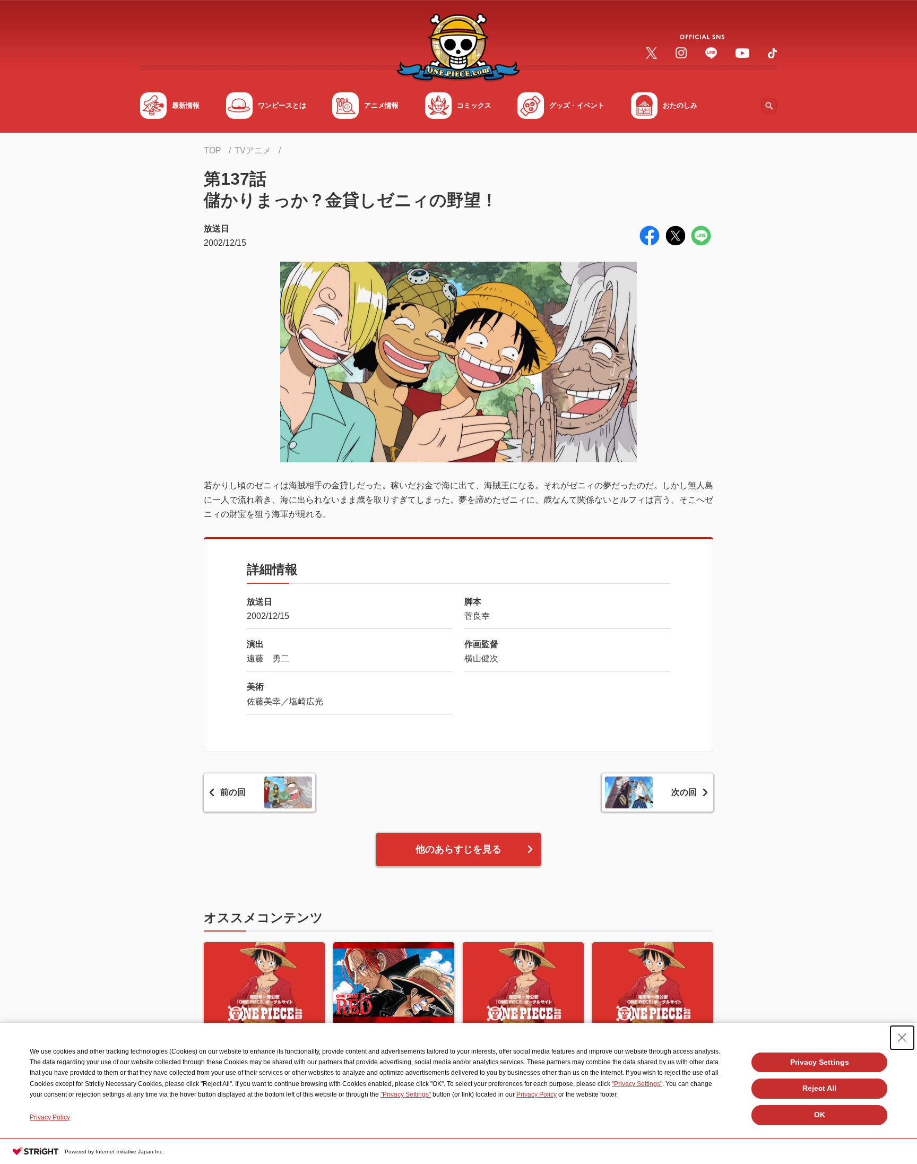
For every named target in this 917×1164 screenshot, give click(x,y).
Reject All (819, 1088)
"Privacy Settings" (637, 1084)
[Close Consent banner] (902, 1037)
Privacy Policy (536, 1094)
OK (819, 1114)
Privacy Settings (819, 1062)
